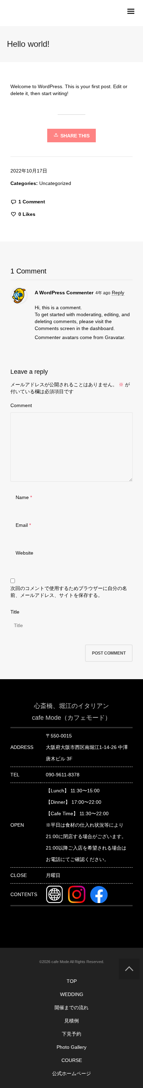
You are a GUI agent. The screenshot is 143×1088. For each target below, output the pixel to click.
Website (24, 553)
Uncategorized (55, 183)
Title (14, 612)
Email (22, 525)
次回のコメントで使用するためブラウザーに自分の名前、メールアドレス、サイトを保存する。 (68, 591)
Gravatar (114, 337)
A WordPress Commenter (64, 292)
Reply (118, 292)
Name (22, 497)
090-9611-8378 (62, 774)
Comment (21, 405)
